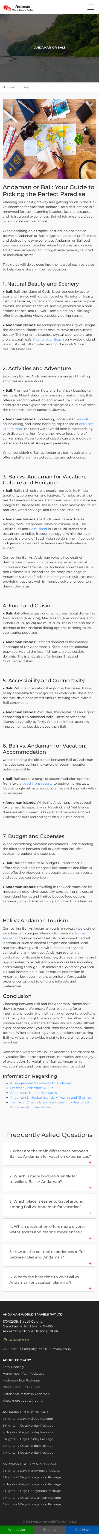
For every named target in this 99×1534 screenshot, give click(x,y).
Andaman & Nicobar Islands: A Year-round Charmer (51, 1097)
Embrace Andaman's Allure (32, 1088)
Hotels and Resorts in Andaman (26, 1394)
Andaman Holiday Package (26, 1412)
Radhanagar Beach (48, 339)
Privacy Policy (61, 1349)
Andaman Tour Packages (21, 1380)
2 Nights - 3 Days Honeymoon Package (32, 1470)
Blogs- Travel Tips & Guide (21, 1387)
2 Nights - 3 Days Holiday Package (28, 1418)
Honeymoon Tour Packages (23, 1373)
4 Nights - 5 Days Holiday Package (28, 1432)
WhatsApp (16, 1530)
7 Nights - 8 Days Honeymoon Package (32, 1504)
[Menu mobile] (90, 8)
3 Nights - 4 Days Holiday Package (28, 1425)
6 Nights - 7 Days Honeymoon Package (32, 1497)
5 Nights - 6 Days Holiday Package (28, 1439)
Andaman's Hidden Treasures (33, 1093)
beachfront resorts (37, 783)
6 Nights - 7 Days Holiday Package (28, 1445)
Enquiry (49, 1530)
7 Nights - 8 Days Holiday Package (28, 1452)
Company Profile (34, 1349)
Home (11, 87)
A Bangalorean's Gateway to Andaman (41, 1083)
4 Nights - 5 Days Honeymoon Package (32, 1484)
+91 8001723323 (19, 1340)
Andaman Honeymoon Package (30, 1464)
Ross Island (38, 529)
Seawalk (82, 419)
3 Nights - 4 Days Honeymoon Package (32, 1477)
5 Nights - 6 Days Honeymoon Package (32, 1491)
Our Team (10, 1349)
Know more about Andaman (24, 1400)
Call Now (82, 1530)
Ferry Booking (13, 1367)
